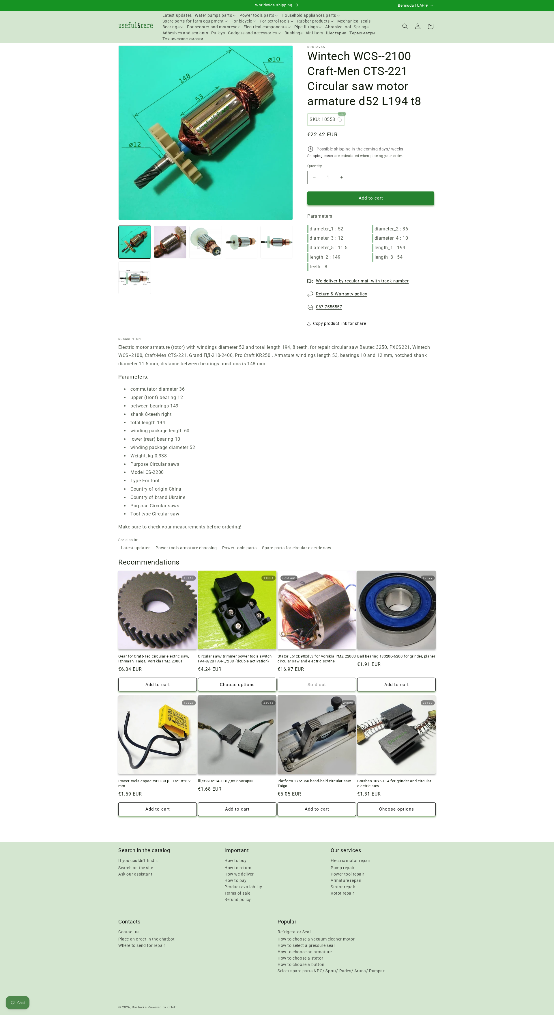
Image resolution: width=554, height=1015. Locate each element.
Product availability (243, 886)
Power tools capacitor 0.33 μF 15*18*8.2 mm (154, 783)
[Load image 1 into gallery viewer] (134, 242)
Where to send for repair (141, 945)
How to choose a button (301, 964)
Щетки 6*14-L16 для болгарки (225, 781)
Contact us (129, 932)
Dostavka (139, 1007)
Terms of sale (237, 893)
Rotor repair (342, 893)
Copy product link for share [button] (339, 323)
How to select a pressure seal (306, 945)
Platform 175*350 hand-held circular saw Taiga (314, 783)
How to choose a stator (300, 958)
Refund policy (237, 899)
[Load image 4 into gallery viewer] (241, 242)
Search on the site (135, 867)
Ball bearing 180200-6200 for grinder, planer (396, 656)
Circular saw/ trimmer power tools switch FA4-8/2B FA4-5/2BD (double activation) (235, 658)
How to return (238, 867)
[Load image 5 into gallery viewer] (276, 242)
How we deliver (239, 874)
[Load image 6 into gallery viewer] (134, 277)
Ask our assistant (135, 874)
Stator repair (343, 886)
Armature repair (346, 880)
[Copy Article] (339, 120)
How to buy (235, 860)
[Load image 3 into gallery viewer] (205, 242)
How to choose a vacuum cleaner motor (316, 939)
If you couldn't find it (138, 860)
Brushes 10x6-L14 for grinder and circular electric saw (394, 783)
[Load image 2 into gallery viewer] (170, 242)
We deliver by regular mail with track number (362, 281)
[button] (215, 15)
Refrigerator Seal (294, 932)
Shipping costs (320, 156)
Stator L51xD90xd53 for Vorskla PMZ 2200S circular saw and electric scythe (317, 658)
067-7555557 (329, 307)
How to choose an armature (305, 951)
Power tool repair (347, 874)
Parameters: (320, 216)
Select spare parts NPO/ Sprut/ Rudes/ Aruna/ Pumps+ (331, 971)
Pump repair (343, 867)
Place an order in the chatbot (146, 939)
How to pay (235, 880)
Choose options (237, 684)
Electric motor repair (350, 860)
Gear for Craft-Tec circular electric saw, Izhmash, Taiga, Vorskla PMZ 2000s (153, 658)
